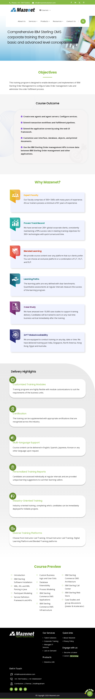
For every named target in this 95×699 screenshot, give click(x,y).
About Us (21, 21)
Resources (57, 21)
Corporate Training (50, 641)
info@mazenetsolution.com (45, 3)
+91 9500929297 (35, 679)
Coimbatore (18, 683)
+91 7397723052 (23, 3)
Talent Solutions (49, 638)
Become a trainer (70, 652)
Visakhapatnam (38, 683)
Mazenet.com (54, 695)
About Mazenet (69, 638)
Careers (70, 656)
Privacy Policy (68, 641)
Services (32, 21)
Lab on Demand (49, 651)
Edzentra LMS (49, 662)
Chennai (28, 683)
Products (45, 21)
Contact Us (71, 21)
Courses (44, 10)
